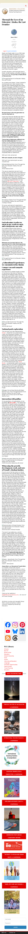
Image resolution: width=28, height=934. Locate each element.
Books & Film (7, 652)
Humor (6, 659)
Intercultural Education (10, 661)
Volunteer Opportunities (10, 664)
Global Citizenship (9, 656)
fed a (13, 402)
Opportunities (8, 666)
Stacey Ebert (14, 37)
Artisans (6, 649)
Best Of (6, 651)
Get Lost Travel (13, 181)
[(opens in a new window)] (8, 624)
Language (7, 663)
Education (6, 654)
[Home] (14, 11)
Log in (4, 51)
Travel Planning (8, 668)
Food (5, 657)
